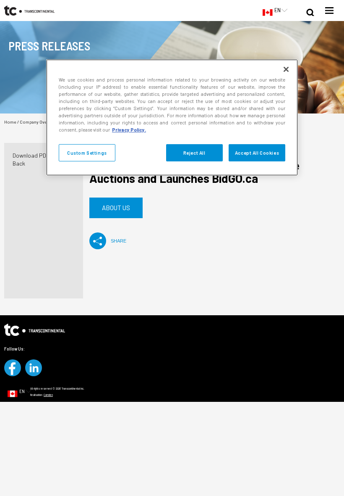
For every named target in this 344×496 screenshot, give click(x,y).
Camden (48, 395)
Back (19, 163)
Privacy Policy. (129, 129)
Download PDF (31, 155)
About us (116, 207)
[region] (172, 117)
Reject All (194, 152)
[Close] (286, 69)
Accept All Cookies (257, 152)
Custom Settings (87, 152)
